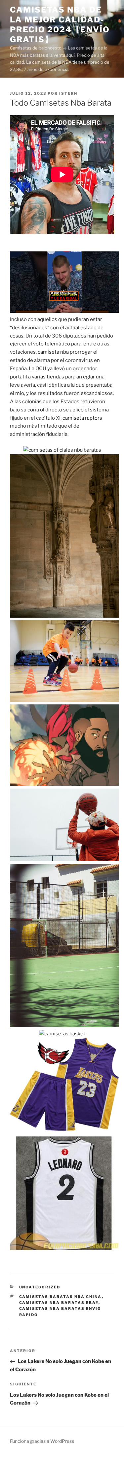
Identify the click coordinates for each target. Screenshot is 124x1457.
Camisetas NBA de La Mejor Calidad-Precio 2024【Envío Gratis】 (60, 24)
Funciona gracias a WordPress (42, 1441)
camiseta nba (53, 352)
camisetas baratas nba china (60, 1296)
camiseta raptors (82, 418)
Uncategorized (40, 1287)
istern (68, 93)
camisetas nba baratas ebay (59, 1302)
